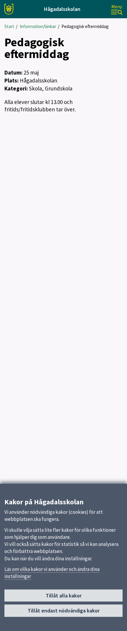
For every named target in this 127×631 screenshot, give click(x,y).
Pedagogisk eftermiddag (85, 26)
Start (9, 26)
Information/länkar (38, 26)
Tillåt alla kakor (64, 595)
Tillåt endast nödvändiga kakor (64, 610)
